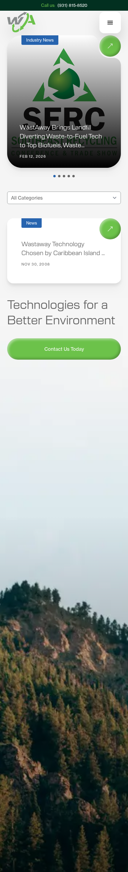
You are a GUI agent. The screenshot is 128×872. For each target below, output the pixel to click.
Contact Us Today (64, 349)
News (31, 222)
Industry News (40, 39)
